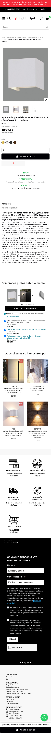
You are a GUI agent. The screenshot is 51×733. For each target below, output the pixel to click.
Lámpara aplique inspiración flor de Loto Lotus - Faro (26, 329)
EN (44, 9)
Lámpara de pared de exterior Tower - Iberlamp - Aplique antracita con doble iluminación (38, 434)
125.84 (13, 396)
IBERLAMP (37, 429)
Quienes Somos (10, 677)
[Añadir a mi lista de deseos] (13, 163)
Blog (7, 679)
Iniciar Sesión (10, 701)
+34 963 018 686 (13, 709)
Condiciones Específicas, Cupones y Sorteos (18, 693)
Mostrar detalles (13, 317)
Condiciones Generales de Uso (14, 691)
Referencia (5, 127)
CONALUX (13, 386)
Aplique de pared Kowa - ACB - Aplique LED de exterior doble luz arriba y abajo (13, 433)
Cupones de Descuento (12, 703)
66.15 (37, 394)
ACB (8, 124)
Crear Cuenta (10, 699)
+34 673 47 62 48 (14, 714)
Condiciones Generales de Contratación (17, 689)
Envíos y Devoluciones (12, 687)
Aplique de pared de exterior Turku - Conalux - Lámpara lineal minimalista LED (24, 337)
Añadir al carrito (27, 156)
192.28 (37, 441)
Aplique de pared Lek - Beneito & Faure (37, 390)
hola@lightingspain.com (16, 712)
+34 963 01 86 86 (14, 9)
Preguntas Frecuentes (12, 685)
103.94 (13, 439)
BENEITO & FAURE (37, 386)
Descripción (6, 204)
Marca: (3, 124)
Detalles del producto (10, 208)
